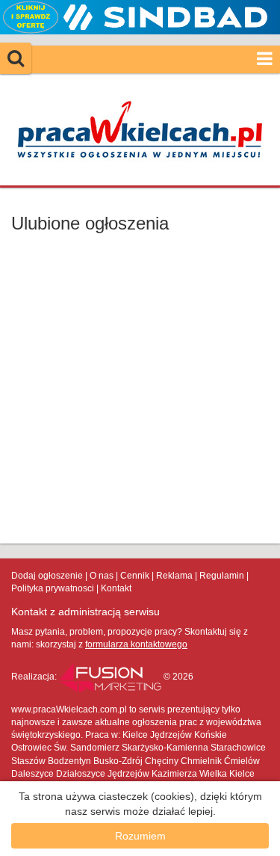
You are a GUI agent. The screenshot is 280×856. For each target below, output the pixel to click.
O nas (101, 575)
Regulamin (221, 575)
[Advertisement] (140, 388)
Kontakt (116, 588)
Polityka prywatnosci (52, 588)
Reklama (174, 575)
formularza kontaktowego (136, 644)
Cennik (134, 575)
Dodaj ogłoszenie (47, 575)
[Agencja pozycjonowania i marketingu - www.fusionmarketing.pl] (111, 676)
